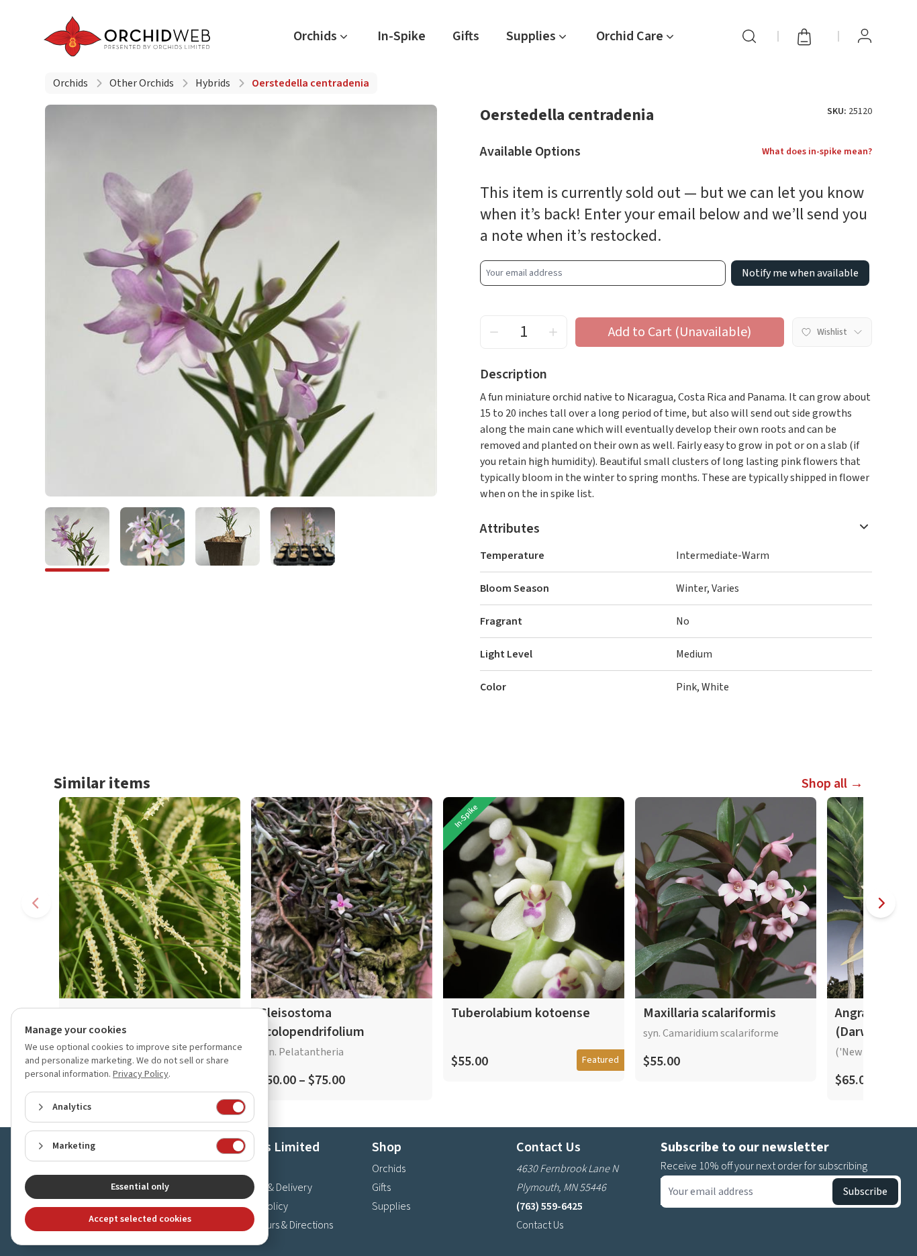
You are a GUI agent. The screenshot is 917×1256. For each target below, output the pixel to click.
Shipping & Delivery (270, 1187)
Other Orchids (141, 83)
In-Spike (401, 36)
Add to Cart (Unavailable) (679, 332)
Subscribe (865, 1191)
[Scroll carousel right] (881, 903)
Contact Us (539, 1225)
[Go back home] (129, 36)
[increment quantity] (553, 332)
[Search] (749, 36)
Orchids (70, 83)
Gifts (465, 36)
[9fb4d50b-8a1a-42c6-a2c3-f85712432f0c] (303, 539)
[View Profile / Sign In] (864, 36)
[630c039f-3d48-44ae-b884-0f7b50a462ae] (227, 539)
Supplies (391, 1206)
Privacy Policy (140, 1074)
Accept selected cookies (140, 1219)
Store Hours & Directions (280, 1225)
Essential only (140, 1187)
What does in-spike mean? (817, 151)
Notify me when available (800, 273)
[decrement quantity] (494, 332)
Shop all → (832, 783)
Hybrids (212, 83)
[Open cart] (808, 36)
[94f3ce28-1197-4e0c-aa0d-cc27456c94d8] (152, 539)
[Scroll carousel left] (36, 903)
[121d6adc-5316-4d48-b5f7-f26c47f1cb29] (77, 539)
